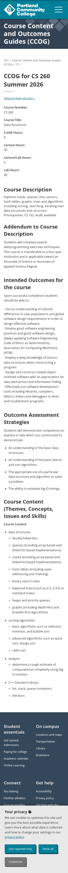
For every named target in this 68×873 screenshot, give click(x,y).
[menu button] (58, 9)
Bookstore (42, 755)
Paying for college (15, 752)
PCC (6, 60)
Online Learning (14, 765)
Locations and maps (49, 734)
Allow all (48, 849)
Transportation (45, 741)
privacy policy (14, 837)
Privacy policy (45, 798)
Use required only (20, 849)
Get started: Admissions (11, 742)
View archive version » (19, 98)
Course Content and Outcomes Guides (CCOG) (28, 33)
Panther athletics (15, 798)
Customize (15, 862)
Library (40, 748)
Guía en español (14, 805)
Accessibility (44, 791)
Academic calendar (16, 758)
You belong (11, 791)
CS (17, 64)
